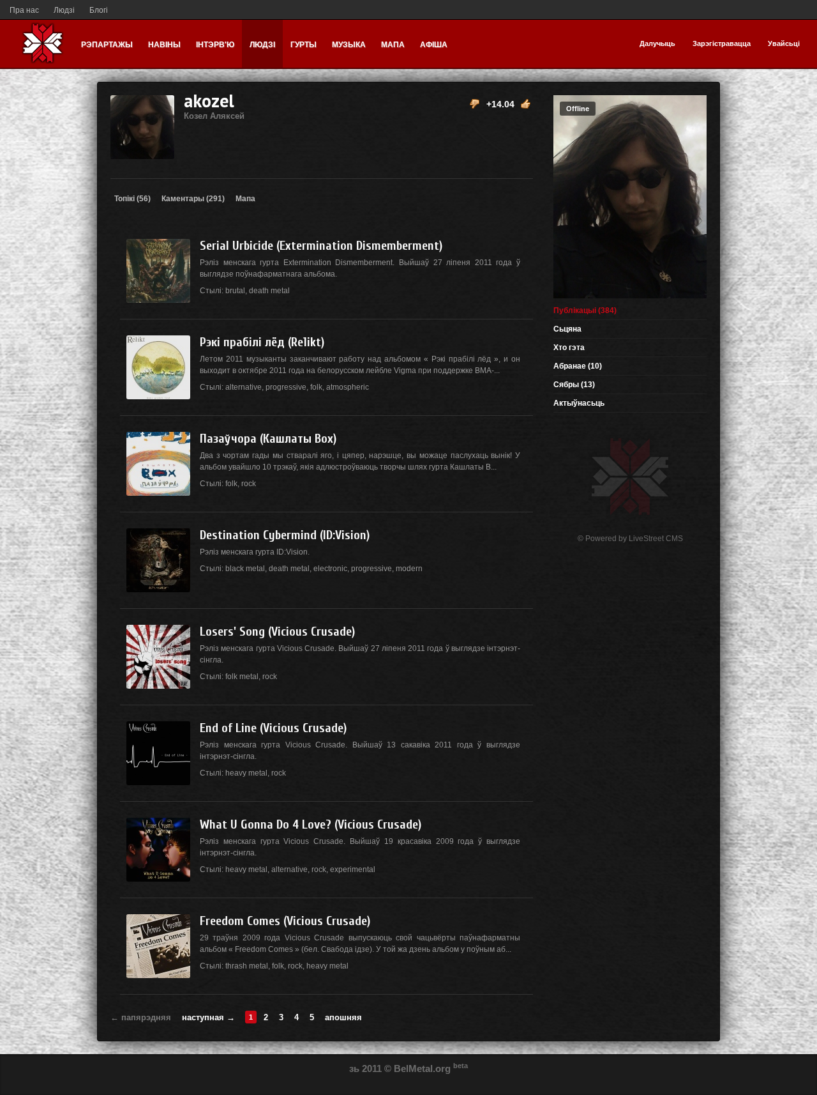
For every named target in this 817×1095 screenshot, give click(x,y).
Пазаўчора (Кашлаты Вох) (268, 438)
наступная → (208, 1017)
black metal (245, 568)
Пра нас (24, 10)
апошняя (343, 1017)
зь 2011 (365, 1068)
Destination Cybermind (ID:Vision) (285, 535)
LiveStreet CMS (656, 538)
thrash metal (246, 965)
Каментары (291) (193, 199)
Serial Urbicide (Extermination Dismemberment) (321, 245)
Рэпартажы (107, 44)
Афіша (433, 44)
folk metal (242, 676)
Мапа (393, 44)
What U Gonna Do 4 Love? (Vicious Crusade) (310, 824)
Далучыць (657, 43)
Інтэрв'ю (215, 44)
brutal (235, 290)
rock (248, 483)
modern (409, 568)
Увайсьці (784, 43)
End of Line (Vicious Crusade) (273, 728)
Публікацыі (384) (585, 310)
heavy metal (246, 773)
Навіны (164, 44)
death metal (269, 290)
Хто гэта (569, 347)
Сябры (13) (574, 384)
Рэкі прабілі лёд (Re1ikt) (262, 342)
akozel (214, 105)
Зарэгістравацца (722, 43)
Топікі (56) (132, 199)
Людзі (64, 10)
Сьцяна (567, 329)
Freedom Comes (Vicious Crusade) (285, 921)
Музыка (349, 44)
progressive (286, 387)
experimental (352, 869)
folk (316, 387)
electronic (330, 568)
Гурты (303, 44)
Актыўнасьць (578, 403)
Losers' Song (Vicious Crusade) (277, 631)
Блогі (98, 10)
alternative (243, 387)
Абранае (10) (577, 366)
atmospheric (347, 387)
